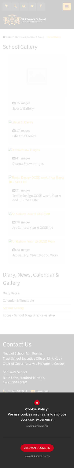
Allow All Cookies (37, 447)
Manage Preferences (37, 456)
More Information (37, 426)
